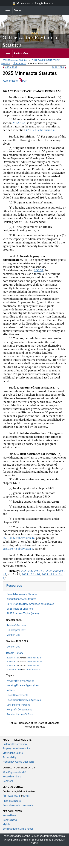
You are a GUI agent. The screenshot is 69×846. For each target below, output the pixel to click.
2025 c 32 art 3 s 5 (34, 662)
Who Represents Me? (14, 772)
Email (26, 795)
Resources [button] (14, 585)
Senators (8, 781)
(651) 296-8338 (11, 795)
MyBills (6, 824)
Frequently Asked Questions (18, 761)
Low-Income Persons (18, 704)
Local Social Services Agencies (24, 700)
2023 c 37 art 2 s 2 (33, 669)
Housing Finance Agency (20, 680)
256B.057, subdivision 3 (18, 548)
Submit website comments (18, 805)
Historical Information (15, 744)
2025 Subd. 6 (12, 665)
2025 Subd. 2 (12, 658)
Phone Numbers (12, 800)
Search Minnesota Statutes (22, 594)
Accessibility (9, 757)
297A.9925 (19, 123)
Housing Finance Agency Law (23, 685)
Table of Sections (16, 625)
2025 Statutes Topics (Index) (23, 613)
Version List (13, 634)
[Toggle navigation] (8, 10)
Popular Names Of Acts (20, 714)
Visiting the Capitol (13, 753)
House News (9, 815)
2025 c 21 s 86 (33, 665)
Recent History (14, 653)
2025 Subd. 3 (12, 662)
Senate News (10, 819)
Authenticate (10, 80)
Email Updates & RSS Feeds (18, 828)
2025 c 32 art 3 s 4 (34, 658)
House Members (12, 776)
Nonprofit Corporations (19, 709)
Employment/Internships (16, 748)
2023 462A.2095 (14, 669)
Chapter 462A (19, 63)
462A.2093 (11, 67)
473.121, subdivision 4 (40, 130)
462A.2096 (58, 67)
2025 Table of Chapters (20, 608)
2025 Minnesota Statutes (15, 60)
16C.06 (38, 270)
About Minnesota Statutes (21, 599)
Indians (11, 690)
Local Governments (17, 695)
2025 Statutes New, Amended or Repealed (30, 604)
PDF (24, 80)
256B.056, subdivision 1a (19, 538)
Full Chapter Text (16, 630)
